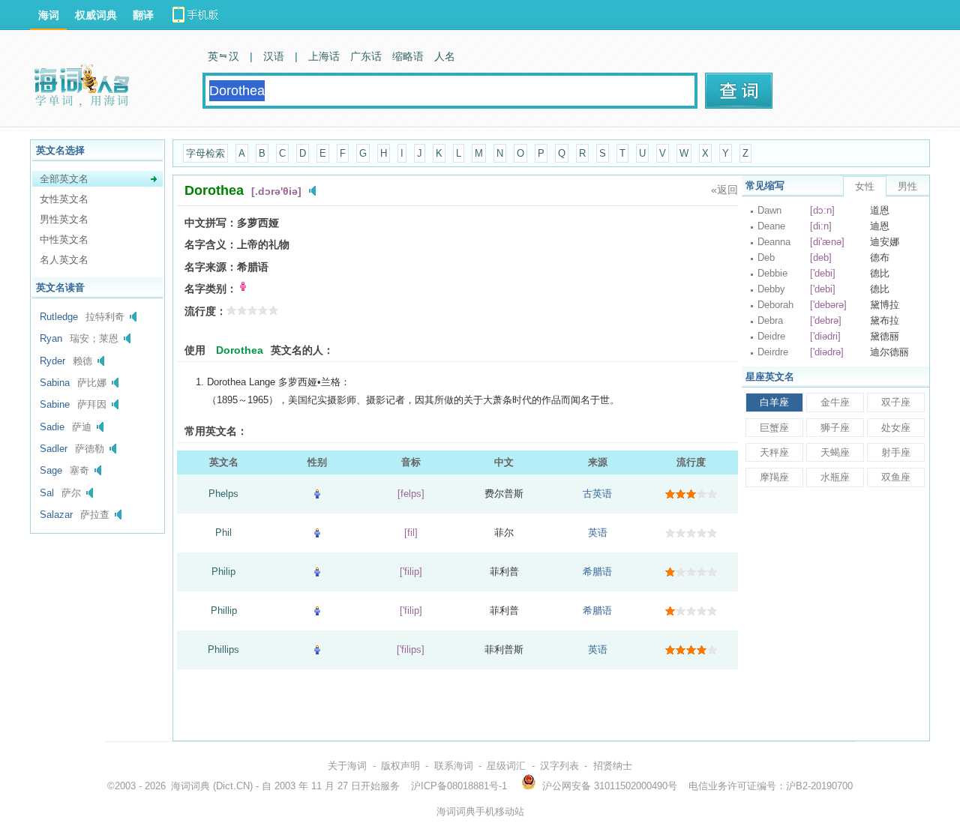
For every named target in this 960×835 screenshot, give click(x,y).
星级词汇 (506, 765)
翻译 (143, 15)
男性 (907, 186)
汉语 (273, 56)
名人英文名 (64, 259)
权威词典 (96, 15)
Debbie (773, 273)
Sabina (55, 382)
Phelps (223, 493)
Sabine (55, 404)
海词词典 (190, 786)
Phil (223, 532)
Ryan (51, 338)
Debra (770, 320)
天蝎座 (835, 452)
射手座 (895, 452)
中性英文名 (64, 239)
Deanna (774, 241)
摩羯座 (774, 477)
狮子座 (835, 427)
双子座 (895, 402)
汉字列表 (559, 765)
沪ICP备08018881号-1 (459, 786)
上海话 (324, 56)
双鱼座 (895, 477)
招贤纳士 (612, 765)
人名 (444, 56)
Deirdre (773, 352)
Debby (771, 289)
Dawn (770, 210)
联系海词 (453, 765)
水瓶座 (835, 477)
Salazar (56, 514)
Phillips (223, 649)
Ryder (52, 361)
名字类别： (210, 289)
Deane (771, 226)
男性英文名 (64, 219)
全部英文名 (64, 178)
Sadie (52, 426)
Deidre (771, 336)
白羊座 (774, 402)
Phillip (224, 610)
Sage (51, 470)
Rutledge (59, 316)
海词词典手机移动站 (480, 811)
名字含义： (210, 244)
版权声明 (400, 765)
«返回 (724, 190)
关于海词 (347, 765)
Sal (47, 492)
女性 (864, 186)
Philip (224, 571)
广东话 (366, 56)
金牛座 (835, 402)
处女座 (895, 427)
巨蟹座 (774, 427)
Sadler (54, 448)
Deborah (776, 304)
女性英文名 (64, 199)
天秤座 (774, 452)
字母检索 (205, 153)
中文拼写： (210, 223)
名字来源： (210, 267)
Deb (766, 257)
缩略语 (408, 56)
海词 (48, 15)
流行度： (205, 311)
